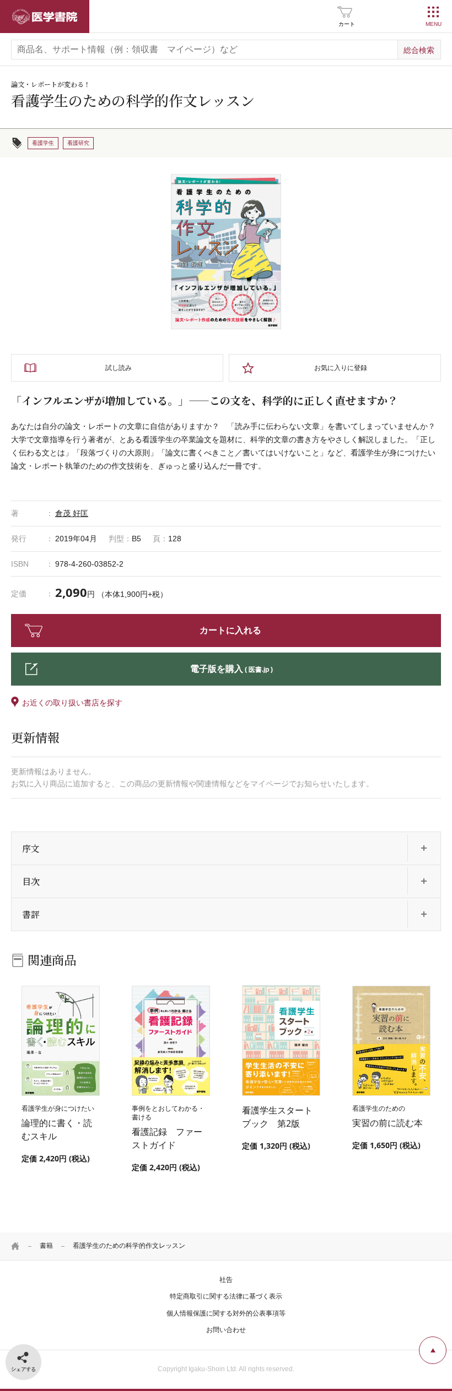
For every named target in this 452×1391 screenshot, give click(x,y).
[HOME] (15, 1246)
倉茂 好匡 (71, 513)
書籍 (46, 1245)
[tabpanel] (226, 251)
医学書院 (44, 16)
